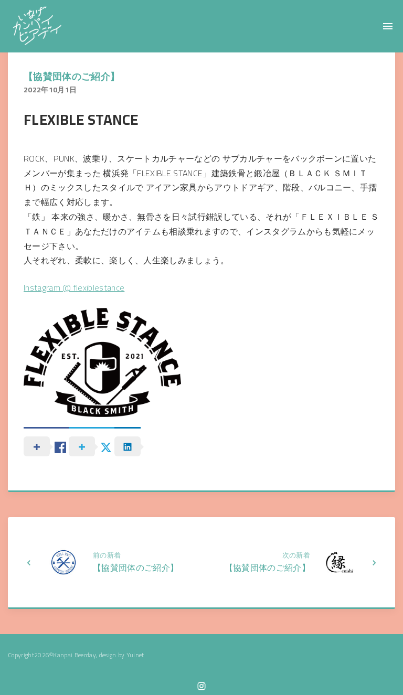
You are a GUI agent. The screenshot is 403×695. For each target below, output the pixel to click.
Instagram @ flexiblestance (74, 287)
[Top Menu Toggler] (387, 26)
